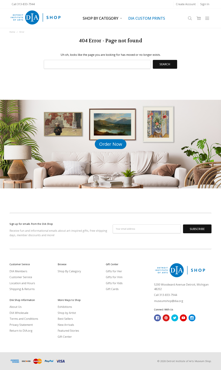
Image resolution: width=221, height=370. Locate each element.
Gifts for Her (114, 271)
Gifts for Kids (114, 283)
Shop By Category (101, 18)
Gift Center (65, 337)
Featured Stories (68, 331)
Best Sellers (65, 319)
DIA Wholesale (18, 313)
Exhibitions (65, 307)
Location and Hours (22, 283)
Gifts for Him (114, 277)
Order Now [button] (110, 144)
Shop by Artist (67, 313)
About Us (15, 307)
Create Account (186, 4)
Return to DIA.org (20, 331)
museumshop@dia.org (168, 301)
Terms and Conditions (23, 319)
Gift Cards (112, 289)
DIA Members (18, 271)
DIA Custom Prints (146, 18)
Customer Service (20, 277)
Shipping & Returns (22, 289)
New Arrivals (66, 325)
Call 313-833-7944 (23, 4)
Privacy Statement (21, 325)
